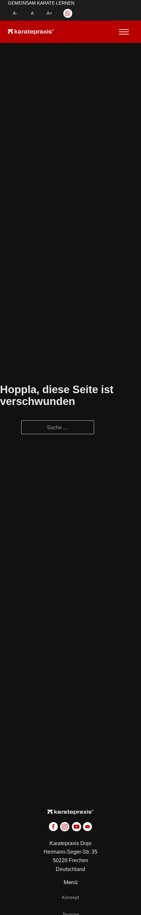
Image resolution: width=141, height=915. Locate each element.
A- (15, 13)
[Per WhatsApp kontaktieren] (67, 13)
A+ (49, 13)
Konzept (70, 897)
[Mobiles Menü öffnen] (121, 32)
